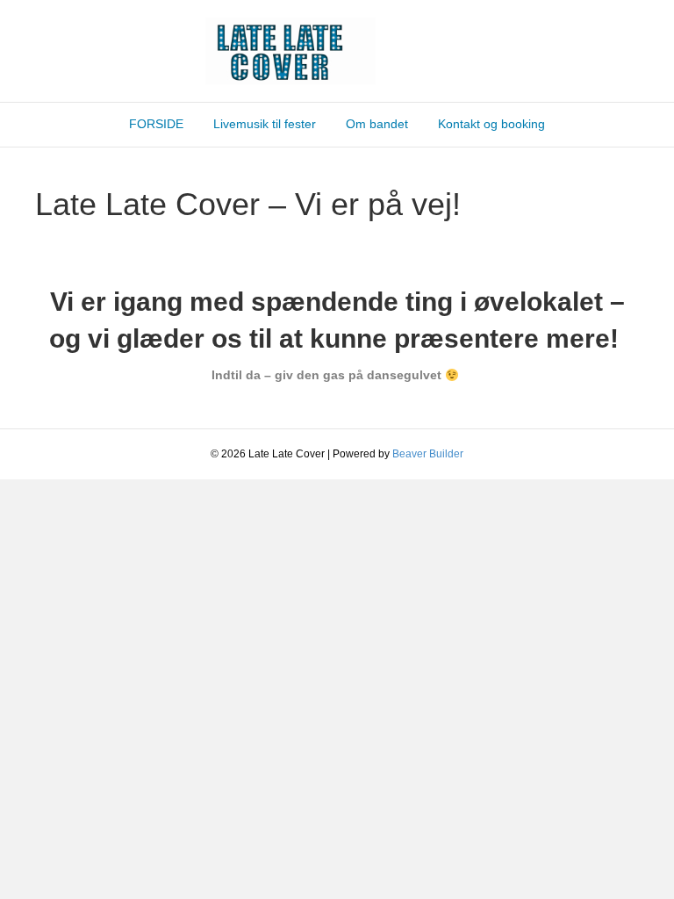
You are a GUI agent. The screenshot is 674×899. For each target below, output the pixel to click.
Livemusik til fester (264, 124)
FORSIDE (156, 124)
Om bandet (377, 124)
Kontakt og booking (491, 124)
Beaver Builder (427, 454)
